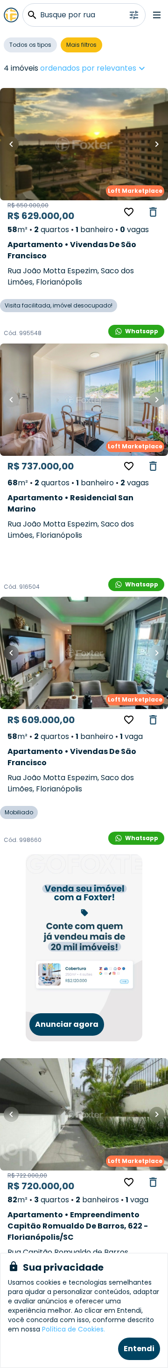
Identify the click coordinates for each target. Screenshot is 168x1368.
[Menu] (157, 15)
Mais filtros (81, 45)
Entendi (139, 1348)
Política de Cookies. (73, 1329)
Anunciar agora (66, 1024)
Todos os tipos (30, 45)
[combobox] (122, 68)
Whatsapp (141, 331)
